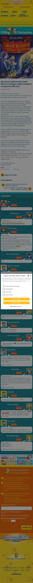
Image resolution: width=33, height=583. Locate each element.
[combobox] (28, 275)
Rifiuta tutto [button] (16, 302)
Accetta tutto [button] (16, 299)
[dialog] (16, 291)
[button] (16, 306)
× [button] (30, 275)
